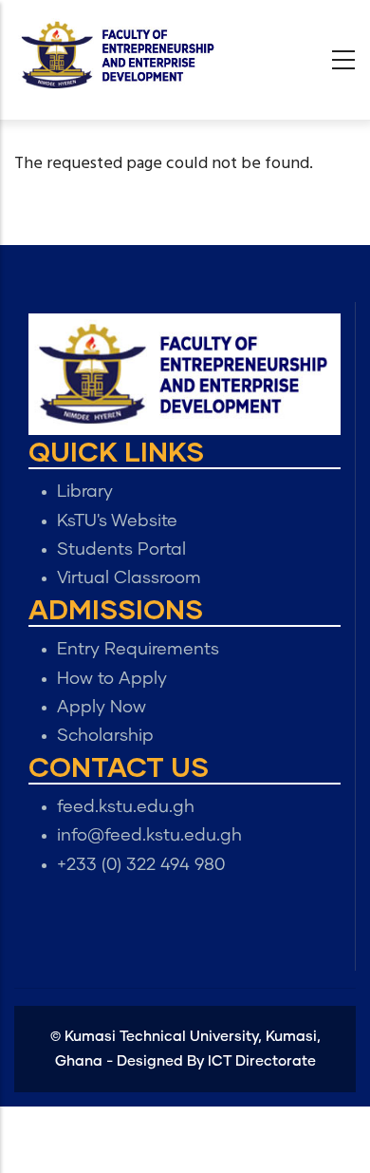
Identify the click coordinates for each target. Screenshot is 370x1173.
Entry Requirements (138, 649)
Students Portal (121, 549)
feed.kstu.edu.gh (125, 807)
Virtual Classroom (129, 578)
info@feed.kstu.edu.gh (149, 835)
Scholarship (105, 736)
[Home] (118, 55)
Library (85, 492)
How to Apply (112, 679)
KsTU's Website (117, 521)
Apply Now (101, 707)
